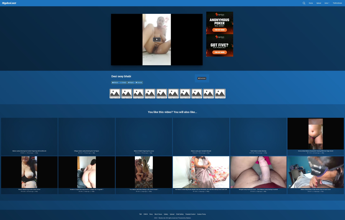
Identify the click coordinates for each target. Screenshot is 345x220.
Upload (318, 3)
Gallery (166, 214)
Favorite (139, 82)
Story (151, 214)
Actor (326, 3)
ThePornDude (337, 3)
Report (132, 82)
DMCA (146, 214)
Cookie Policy (201, 214)
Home (311, 3)
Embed (124, 82)
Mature (116, 82)
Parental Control (190, 214)
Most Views (158, 214)
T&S (140, 214)
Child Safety (180, 214)
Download (202, 78)
